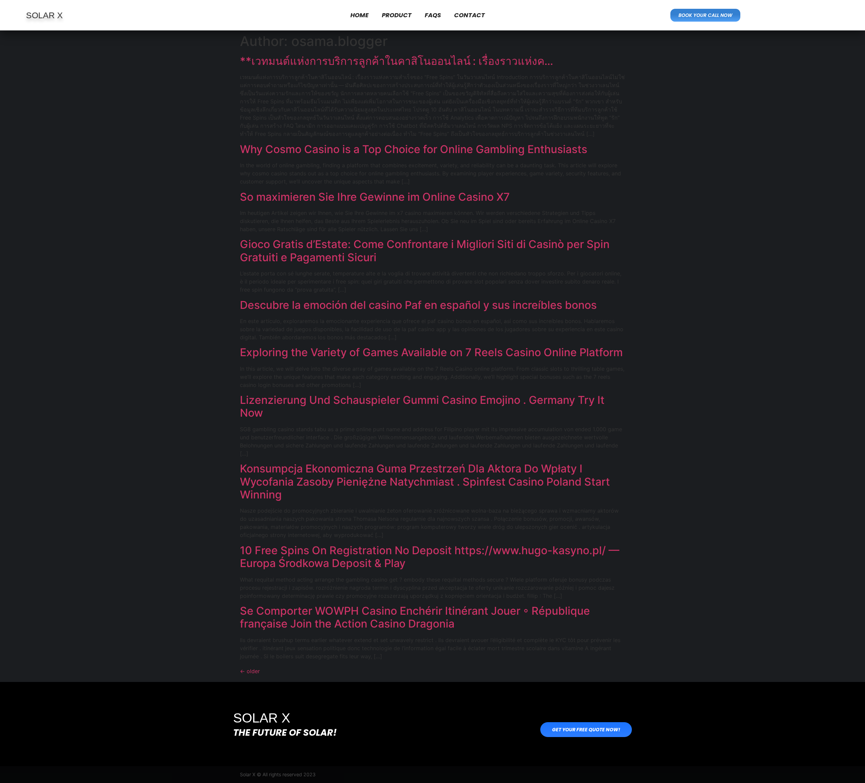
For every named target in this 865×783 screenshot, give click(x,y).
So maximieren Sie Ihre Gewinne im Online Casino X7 (375, 196)
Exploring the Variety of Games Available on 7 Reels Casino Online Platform (431, 352)
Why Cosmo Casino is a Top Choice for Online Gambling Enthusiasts (413, 149)
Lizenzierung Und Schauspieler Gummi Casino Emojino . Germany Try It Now (422, 406)
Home (359, 15)
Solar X (44, 15)
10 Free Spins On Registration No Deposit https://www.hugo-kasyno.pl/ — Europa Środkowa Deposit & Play (429, 557)
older (250, 671)
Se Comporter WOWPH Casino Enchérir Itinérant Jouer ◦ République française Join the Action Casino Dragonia (415, 617)
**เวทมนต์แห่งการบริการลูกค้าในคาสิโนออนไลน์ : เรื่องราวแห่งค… (396, 61)
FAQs (433, 15)
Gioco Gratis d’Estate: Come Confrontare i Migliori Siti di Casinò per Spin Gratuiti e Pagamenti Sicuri (425, 251)
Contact (469, 15)
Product (397, 15)
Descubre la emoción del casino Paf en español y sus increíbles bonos (418, 305)
